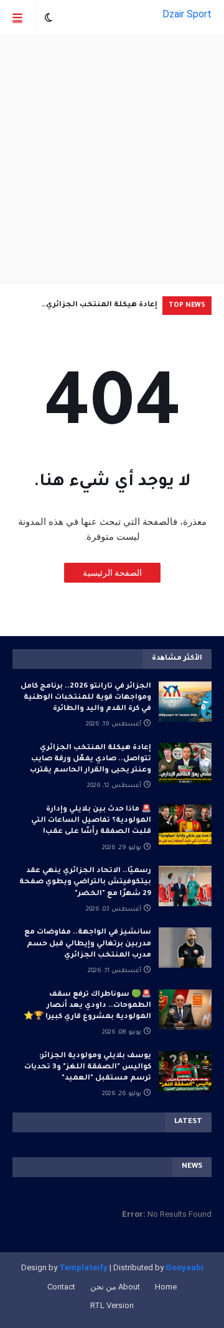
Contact (61, 1286)
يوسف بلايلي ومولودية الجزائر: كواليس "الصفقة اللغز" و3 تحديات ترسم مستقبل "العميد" (87, 1067)
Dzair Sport (187, 14)
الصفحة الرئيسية (112, 573)
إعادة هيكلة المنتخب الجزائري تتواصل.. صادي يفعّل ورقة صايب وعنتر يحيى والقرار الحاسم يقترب (86, 308)
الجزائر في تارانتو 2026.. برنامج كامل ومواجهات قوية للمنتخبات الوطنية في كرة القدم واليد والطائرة (86, 698)
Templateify (83, 1267)
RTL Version (112, 1305)
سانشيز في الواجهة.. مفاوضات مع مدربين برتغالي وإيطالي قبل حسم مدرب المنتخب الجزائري (87, 944)
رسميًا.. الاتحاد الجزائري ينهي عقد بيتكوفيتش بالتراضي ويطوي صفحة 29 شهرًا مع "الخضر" (85, 882)
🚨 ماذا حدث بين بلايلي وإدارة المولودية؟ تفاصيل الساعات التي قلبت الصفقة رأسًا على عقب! (91, 821)
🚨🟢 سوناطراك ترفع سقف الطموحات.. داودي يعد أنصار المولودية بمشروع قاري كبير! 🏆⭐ (87, 1006)
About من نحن (115, 1286)
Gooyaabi (184, 1267)
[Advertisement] (112, 159)
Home (166, 1286)
